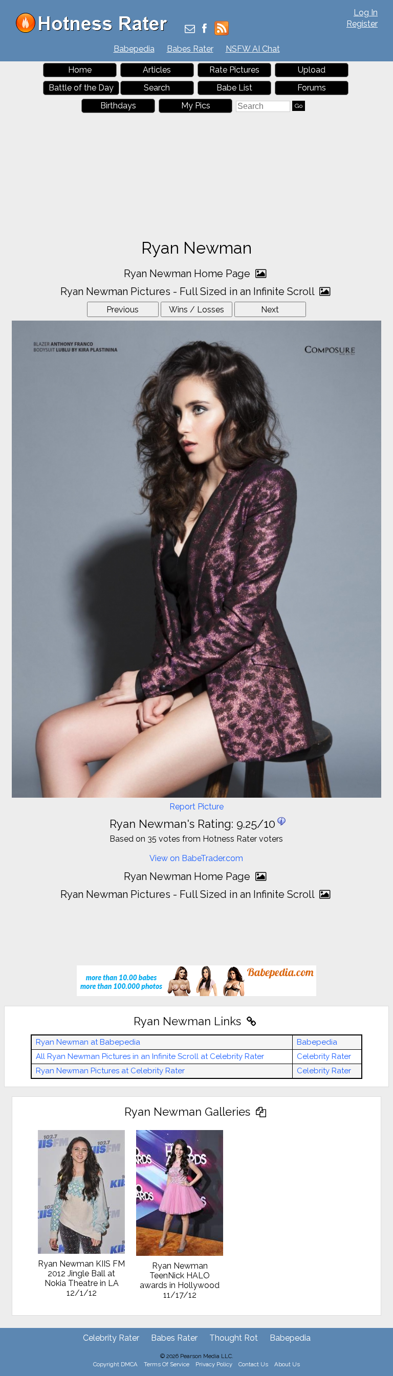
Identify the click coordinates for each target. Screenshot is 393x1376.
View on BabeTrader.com (196, 858)
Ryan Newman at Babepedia (88, 1042)
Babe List (234, 88)
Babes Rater (190, 49)
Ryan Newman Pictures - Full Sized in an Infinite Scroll (188, 291)
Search (157, 88)
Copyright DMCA (115, 1364)
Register (362, 24)
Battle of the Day (81, 88)
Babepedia (134, 49)
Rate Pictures (234, 70)
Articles (157, 70)
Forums (311, 88)
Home (80, 70)
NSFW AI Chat (253, 49)
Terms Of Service (166, 1364)
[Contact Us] (190, 29)
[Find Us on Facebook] (204, 29)
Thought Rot (233, 1338)
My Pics (195, 105)
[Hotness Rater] (95, 30)
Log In (366, 12)
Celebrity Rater (324, 1056)
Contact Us (253, 1364)
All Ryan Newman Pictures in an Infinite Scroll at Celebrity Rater (150, 1056)
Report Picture (196, 806)
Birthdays (118, 105)
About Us (287, 1364)
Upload (311, 70)
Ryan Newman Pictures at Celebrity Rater (110, 1070)
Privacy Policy (213, 1364)
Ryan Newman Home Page (188, 273)
